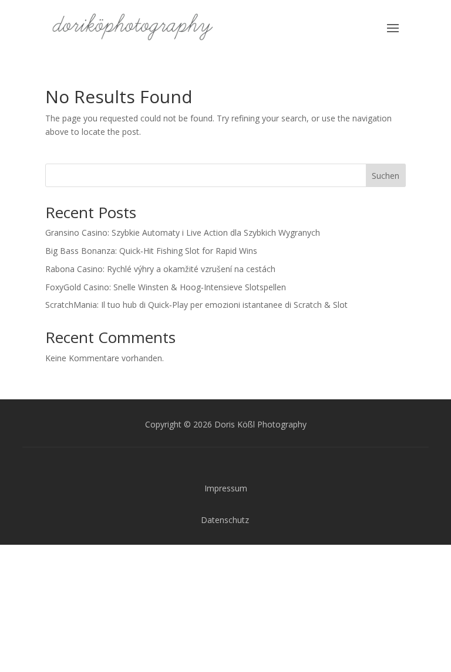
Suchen (385, 175)
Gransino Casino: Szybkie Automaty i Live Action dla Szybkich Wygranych (182, 232)
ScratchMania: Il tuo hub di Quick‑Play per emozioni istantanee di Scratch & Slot (196, 304)
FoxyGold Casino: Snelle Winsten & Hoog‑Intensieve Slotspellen (165, 287)
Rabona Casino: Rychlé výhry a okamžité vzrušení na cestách (160, 268)
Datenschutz (225, 519)
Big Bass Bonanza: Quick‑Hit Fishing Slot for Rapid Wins (151, 250)
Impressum (225, 488)
